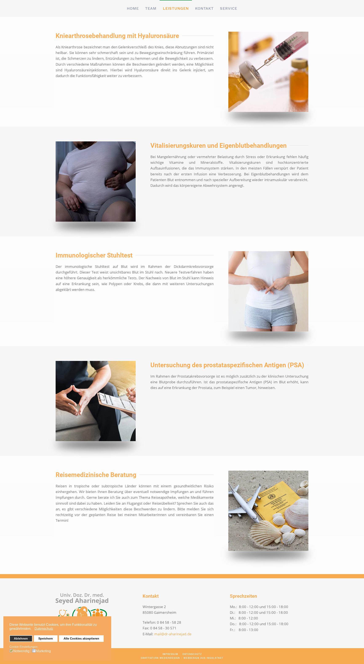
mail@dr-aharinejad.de (172, 633)
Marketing (43, 651)
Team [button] (151, 8)
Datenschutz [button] (44, 628)
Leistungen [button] (176, 8)
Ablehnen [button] (21, 638)
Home (133, 8)
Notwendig (21, 651)
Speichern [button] (45, 638)
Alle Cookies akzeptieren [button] (81, 638)
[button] (32, 629)
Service (228, 8)
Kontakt (204, 8)
